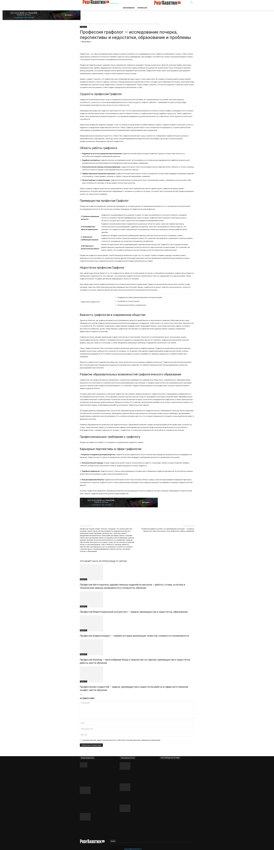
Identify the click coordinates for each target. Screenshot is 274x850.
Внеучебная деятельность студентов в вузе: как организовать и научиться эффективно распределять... (95, 774)
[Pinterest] (109, 46)
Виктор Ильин (86, 41)
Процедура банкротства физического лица (132, 795)
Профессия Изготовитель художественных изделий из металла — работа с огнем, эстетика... (95, 800)
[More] (119, 46)
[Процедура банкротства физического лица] (137, 787)
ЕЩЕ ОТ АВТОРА (119, 561)
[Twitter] (104, 46)
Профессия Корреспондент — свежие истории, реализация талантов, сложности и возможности (134, 635)
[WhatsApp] (114, 46)
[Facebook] (99, 46)
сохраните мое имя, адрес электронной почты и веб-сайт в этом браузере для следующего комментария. (121, 740)
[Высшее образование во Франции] (137, 766)
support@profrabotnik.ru (132, 849)
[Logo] (137, 4)
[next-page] (82, 695)
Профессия (142, 8)
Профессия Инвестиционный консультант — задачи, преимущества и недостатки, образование (134, 611)
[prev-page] (80, 695)
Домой (82, 24)
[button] (191, 3)
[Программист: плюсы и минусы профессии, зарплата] (137, 808)
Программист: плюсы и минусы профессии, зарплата (137, 816)
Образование (129, 8)
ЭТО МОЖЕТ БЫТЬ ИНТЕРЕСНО (95, 561)
